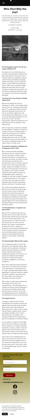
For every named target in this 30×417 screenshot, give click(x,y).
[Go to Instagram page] (15, 392)
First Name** (7, 367)
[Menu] (3, 3)
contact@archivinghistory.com (13, 382)
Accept (4, 414)
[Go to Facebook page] (15, 387)
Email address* (7, 359)
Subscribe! (9, 375)
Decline (12, 414)
